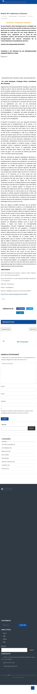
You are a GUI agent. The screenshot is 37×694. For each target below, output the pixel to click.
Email (2, 394)
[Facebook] (14, 681)
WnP (9, 675)
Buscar (4, 424)
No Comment (22, 16)
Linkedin (20, 312)
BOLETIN (4, 458)
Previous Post (6, 329)
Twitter (30, 308)
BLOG (3, 299)
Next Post (33, 329)
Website (3, 401)
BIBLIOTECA (5, 451)
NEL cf (5, 633)
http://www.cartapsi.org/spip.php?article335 (14, 294)
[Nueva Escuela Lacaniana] (13, 2)
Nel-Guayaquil (13, 16)
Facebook (21, 308)
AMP (4, 636)
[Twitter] (19, 681)
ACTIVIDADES (5, 448)
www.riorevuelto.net (29, 78)
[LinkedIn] (17, 681)
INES (4, 642)
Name (2, 386)
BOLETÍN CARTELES (7, 462)
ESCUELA (4, 469)
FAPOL (5, 639)
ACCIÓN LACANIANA (7, 444)
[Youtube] (22, 681)
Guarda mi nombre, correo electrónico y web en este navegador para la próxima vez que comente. (17, 412)
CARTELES (4, 465)
